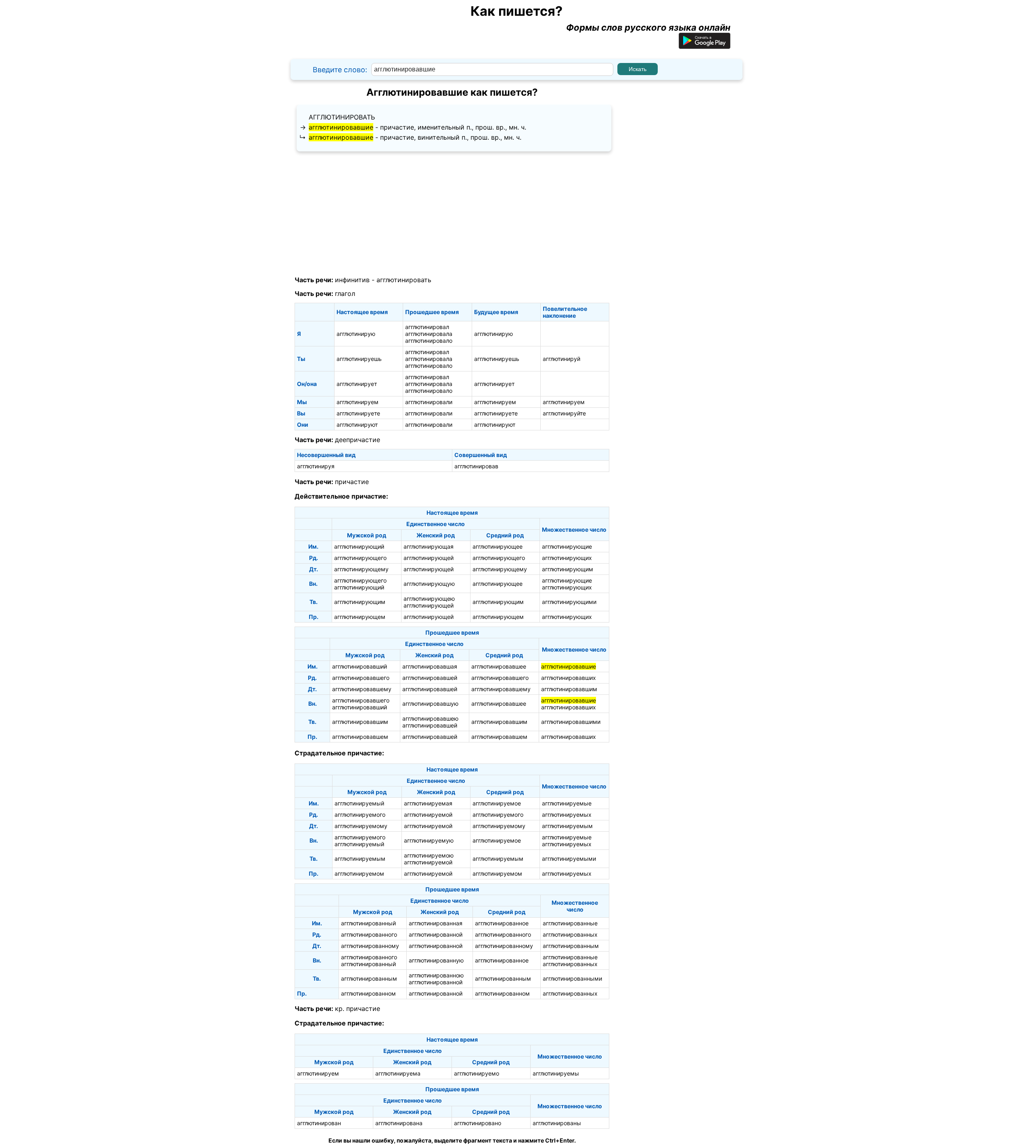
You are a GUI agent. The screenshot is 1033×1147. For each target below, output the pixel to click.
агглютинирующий (359, 546)
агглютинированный (368, 923)
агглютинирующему (361, 569)
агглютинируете (358, 413)
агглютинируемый (359, 803)
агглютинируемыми (569, 858)
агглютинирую (356, 333)
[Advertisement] (452, 213)
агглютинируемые (567, 803)
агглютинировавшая (429, 666)
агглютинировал (427, 326)
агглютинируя (316, 466)
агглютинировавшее (498, 666)
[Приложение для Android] (704, 45)
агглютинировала (428, 333)
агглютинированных (570, 934)
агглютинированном (368, 993)
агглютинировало (428, 340)
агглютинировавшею (430, 718)
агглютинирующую (429, 583)
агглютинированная (435, 923)
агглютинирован (319, 1123)
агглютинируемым (567, 825)
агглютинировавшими (570, 721)
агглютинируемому (361, 825)
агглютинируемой (428, 814)
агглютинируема (397, 1073)
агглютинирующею (429, 598)
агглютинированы (557, 1123)
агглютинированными (572, 978)
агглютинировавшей (429, 677)
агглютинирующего (360, 557)
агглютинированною (436, 975)
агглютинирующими (569, 601)
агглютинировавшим (569, 689)
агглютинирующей (429, 557)
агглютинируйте (564, 413)
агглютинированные (570, 923)
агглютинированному (370, 945)
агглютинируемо (476, 1073)
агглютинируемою (429, 855)
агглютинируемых (567, 814)
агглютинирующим (567, 569)
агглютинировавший (359, 666)
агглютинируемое (497, 803)
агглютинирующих (567, 557)
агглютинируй (561, 358)
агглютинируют (357, 424)
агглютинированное (502, 923)
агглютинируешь (359, 358)
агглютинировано (477, 1123)
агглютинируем (357, 401)
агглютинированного (369, 934)
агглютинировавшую (430, 703)
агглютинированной (435, 934)
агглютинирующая (429, 546)
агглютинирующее (498, 546)
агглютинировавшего (360, 677)
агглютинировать (342, 117)
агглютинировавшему (361, 689)
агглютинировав (476, 466)
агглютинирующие (567, 546)
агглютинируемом (359, 873)
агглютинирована (398, 1123)
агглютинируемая (428, 803)
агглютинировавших (568, 677)
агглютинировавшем (360, 736)
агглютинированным (571, 945)
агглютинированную (436, 960)
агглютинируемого (360, 814)
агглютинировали (428, 401)
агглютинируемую (429, 840)
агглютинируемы (556, 1073)
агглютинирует (357, 383)
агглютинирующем (359, 616)
